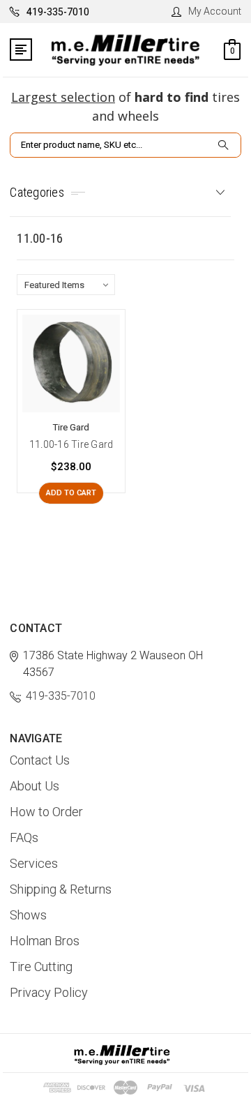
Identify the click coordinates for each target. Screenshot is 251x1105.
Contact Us (40, 760)
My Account (214, 11)
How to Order (46, 811)
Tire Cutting (41, 966)
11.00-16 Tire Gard (71, 444)
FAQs (24, 837)
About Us (34, 786)
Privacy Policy (49, 992)
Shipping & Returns (61, 889)
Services (34, 863)
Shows (28, 915)
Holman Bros (44, 940)
